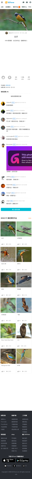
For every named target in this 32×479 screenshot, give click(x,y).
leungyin (8, 193)
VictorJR (8, 102)
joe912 (8, 110)
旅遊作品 (3, 446)
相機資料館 (15, 419)
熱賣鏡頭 (14, 446)
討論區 (3, 429)
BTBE (18, 365)
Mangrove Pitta (5, 365)
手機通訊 (24, 424)
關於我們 (24, 438)
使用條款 (24, 448)
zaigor (8, 201)
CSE (18, 340)
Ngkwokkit (9, 118)
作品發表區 (4, 427)
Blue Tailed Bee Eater (7, 340)
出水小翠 (3, 263)
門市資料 (14, 438)
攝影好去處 (4, 438)
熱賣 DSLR (14, 448)
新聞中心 (3, 419)
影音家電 (24, 429)
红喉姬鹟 (19, 238)
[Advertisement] (16, 59)
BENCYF (10, 33)
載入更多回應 (16, 209)
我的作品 (16, 7)
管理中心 (24, 7)
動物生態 (8, 85)
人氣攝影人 (8, 7)
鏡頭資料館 (15, 422)
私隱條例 (24, 451)
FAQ (29, 7)
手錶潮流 (24, 432)
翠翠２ (19, 263)
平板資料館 (15, 427)
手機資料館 (15, 424)
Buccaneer (9, 144)
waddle (8, 126)
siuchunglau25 (10, 136)
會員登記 (24, 446)
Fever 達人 (4, 422)
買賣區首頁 (25, 419)
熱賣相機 (14, 443)
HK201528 (9, 185)
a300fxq (8, 177)
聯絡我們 (24, 441)
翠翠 (2, 289)
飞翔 (18, 314)
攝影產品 (24, 422)
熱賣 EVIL (14, 451)
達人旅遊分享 (4, 448)
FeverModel (4, 424)
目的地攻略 (4, 443)
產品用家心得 (15, 429)
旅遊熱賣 (3, 441)
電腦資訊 (24, 427)
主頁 (2, 7)
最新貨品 (14, 441)
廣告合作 (24, 443)
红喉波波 (3, 314)
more (29, 218)
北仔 (2, 238)
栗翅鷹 (19, 289)
